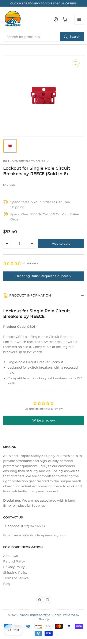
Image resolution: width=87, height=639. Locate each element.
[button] (12, 263)
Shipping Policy (15, 573)
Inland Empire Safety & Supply (26, 161)
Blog (6, 584)
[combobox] (43, 36)
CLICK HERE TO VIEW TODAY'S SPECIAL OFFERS (43, 3)
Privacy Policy (14, 567)
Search (74, 37)
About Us (10, 556)
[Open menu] (79, 19)
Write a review (43, 420)
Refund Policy (14, 561)
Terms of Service (16, 578)
